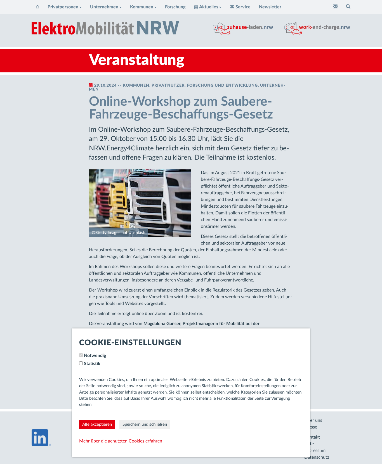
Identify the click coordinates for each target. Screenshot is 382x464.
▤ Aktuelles (206, 7)
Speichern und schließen (144, 424)
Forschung (175, 7)
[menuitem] (37, 7)
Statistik (92, 363)
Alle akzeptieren (97, 424)
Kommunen (141, 7)
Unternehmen (104, 7)
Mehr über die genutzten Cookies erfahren (120, 441)
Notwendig (95, 355)
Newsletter (270, 7)
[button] (348, 7)
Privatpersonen (63, 7)
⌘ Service (240, 7)
